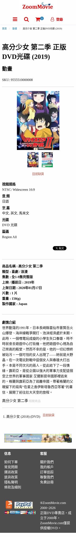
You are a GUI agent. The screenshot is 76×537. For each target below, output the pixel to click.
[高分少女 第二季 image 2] (47, 159)
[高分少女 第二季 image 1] (32, 159)
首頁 (4, 28)
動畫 (14, 28)
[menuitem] (15, 19)
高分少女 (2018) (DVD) (30, 416)
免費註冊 (47, 482)
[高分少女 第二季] (32, 159)
